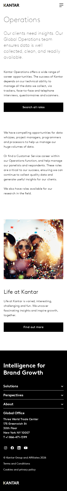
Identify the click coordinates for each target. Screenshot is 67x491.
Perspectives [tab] (13, 395)
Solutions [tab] (10, 386)
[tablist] (33, 421)
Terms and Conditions (16, 463)
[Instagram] (5, 449)
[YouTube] (19, 449)
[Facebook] (12, 449)
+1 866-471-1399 (16, 437)
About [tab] (8, 404)
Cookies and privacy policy (19, 469)
